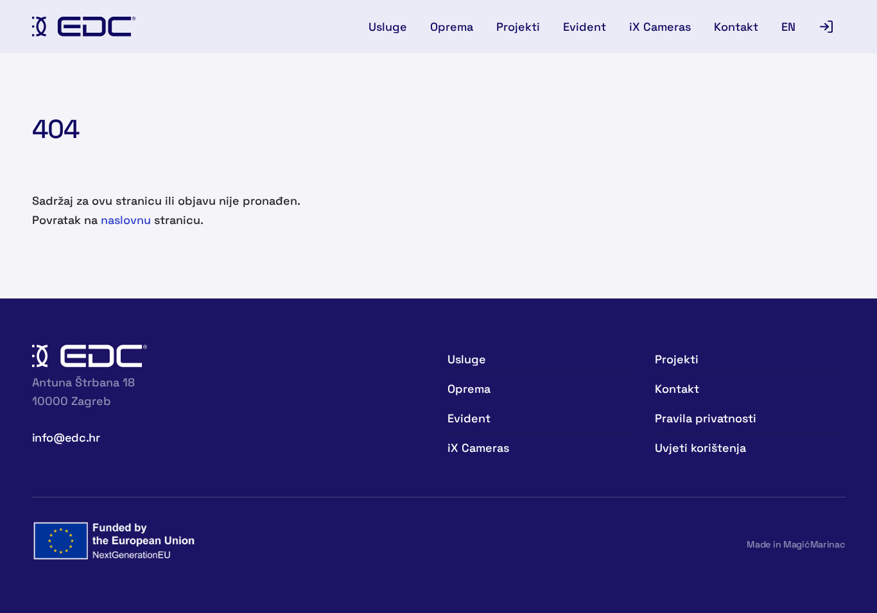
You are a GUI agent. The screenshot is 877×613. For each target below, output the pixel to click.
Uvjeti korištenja (700, 447)
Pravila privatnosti (705, 418)
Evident (584, 26)
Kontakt (736, 26)
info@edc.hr (66, 437)
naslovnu (126, 219)
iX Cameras (660, 26)
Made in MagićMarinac (796, 544)
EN (788, 26)
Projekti (518, 26)
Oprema (451, 26)
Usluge (388, 26)
